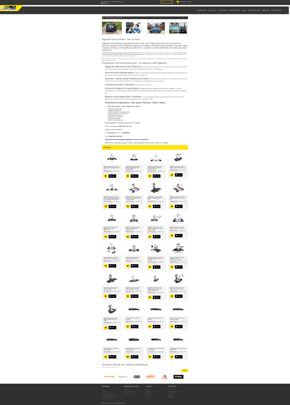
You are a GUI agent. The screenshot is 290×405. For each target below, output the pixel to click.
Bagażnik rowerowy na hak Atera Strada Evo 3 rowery (177, 227)
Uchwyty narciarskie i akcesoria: (120, 84)
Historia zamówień (172, 391)
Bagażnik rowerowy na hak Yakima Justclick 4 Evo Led (177, 288)
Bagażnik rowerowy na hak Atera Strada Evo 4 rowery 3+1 (112, 258)
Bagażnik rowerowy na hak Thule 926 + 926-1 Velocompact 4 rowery (177, 259)
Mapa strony (127, 394)
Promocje (148, 396)
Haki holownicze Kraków (254, 10)
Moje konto (171, 389)
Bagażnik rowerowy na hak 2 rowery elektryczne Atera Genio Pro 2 (112, 168)
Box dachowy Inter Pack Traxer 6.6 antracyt (156, 349)
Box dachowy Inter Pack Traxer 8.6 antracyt (178, 349)
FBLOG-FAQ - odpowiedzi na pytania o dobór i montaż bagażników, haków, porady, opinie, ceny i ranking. (136, 143)
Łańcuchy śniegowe (223, 10)
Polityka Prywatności (107, 394)
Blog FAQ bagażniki (276, 10)
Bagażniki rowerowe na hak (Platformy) (123, 66)
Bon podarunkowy (150, 391)
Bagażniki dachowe (202, 10)
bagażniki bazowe (126, 73)
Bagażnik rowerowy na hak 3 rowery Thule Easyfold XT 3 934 (155, 198)
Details (113, 176)
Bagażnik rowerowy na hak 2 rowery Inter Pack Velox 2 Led (178, 167)
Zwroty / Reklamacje (129, 391)
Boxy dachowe (212, 10)
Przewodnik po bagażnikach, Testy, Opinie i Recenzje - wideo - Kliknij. (135, 103)
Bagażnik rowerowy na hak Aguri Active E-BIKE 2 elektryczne (110, 228)
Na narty (244, 10)
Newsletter (171, 396)
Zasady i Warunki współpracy (109, 396)
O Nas (103, 389)
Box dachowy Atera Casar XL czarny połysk (111, 349)
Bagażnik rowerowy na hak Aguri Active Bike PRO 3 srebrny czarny (132, 228)
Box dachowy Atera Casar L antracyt (133, 318)
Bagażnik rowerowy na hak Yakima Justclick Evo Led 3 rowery (110, 319)
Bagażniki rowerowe (235, 10)
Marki (147, 389)
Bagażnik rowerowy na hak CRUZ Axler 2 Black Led (132, 258)
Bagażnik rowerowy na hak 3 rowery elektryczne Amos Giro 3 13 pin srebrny (134, 198)
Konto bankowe (106, 398)
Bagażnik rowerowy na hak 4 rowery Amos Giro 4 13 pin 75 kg (177, 198)
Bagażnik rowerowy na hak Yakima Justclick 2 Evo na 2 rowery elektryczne (154, 289)
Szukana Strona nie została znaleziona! (114, 17)
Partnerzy (148, 394)
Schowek (170, 394)
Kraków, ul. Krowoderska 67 (113, 129)
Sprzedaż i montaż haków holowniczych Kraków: (127, 78)
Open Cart (110, 403)
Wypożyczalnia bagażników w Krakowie (123, 96)
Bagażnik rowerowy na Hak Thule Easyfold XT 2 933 (111, 288)
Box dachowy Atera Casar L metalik (155, 318)
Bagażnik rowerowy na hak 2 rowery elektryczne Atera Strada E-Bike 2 (133, 168)
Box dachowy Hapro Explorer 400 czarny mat (133, 349)
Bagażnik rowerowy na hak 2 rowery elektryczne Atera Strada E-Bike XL (155, 168)
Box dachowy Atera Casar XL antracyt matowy (177, 318)
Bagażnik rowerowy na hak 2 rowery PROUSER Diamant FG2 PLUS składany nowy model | (112, 198)
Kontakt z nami (127, 389)
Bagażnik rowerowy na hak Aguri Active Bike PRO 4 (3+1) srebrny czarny (155, 228)
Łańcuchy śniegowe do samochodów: (122, 88)
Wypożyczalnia (265, 10)
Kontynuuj (185, 370)
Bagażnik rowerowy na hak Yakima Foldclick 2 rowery (132, 288)
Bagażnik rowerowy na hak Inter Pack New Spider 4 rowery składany (156, 259)
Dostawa (104, 391)
